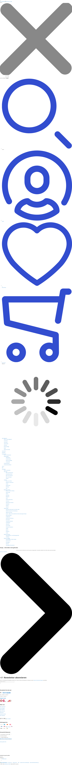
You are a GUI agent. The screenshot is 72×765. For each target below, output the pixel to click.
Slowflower (7, 536)
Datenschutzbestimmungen (38, 680)
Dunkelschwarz (8, 458)
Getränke (5, 445)
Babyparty (7, 496)
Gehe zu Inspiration (7, 470)
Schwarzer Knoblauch (9, 527)
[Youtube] (4, 718)
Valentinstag (8, 492)
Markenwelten (6, 456)
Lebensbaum (8, 457)
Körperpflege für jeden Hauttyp (11, 539)
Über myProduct (2, 706)
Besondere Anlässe (7, 489)
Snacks (7, 532)
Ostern (7, 493)
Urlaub (7, 483)
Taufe (7, 498)
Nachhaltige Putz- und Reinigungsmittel (12, 535)
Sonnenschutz (8, 540)
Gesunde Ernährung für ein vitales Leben (12, 509)
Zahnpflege (8, 542)
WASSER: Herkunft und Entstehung (11, 510)
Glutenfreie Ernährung (9, 518)
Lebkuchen (7, 524)
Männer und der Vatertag (10, 490)
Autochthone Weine (9, 474)
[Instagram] (1, 718)
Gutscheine (6, 440)
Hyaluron (7, 543)
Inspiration (4, 469)
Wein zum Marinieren (9, 472)
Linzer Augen (8, 525)
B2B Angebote (2, 709)
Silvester (7, 505)
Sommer (7, 506)
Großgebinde (8, 516)
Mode (5, 448)
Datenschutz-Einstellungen (24, 762)
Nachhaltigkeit (2, 708)
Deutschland (4, 758)
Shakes (7, 528)
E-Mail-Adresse (2, 681)
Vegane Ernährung (9, 512)
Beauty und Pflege (7, 538)
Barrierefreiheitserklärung (34, 762)
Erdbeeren (7, 531)
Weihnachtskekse (9, 515)
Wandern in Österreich (9, 482)
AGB (18, 762)
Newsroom (2, 712)
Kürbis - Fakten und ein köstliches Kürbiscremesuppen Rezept (16, 513)
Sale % (3, 466)
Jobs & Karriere (2, 711)
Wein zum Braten (9, 477)
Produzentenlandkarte (7, 464)
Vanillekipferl (8, 522)
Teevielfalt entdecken (9, 521)
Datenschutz (15, 762)
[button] (37, 114)
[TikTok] (3, 718)
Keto (6, 488)
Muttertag (7, 495)
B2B (2, 467)
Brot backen (8, 519)
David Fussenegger (9, 460)
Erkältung (7, 486)
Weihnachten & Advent (9, 502)
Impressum (10, 762)
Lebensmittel (6, 443)
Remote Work (8, 485)
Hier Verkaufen (2, 715)
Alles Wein (5, 471)
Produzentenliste (7, 463)
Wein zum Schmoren (9, 475)
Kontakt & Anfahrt (3, 714)
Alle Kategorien (4, 438)
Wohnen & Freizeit (7, 449)
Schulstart (7, 501)
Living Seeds (8, 461)
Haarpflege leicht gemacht (10, 545)
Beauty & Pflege (6, 446)
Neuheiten (3, 452)
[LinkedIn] (8, 718)
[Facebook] (0, 718)
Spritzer (7, 478)
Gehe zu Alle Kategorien (8, 439)
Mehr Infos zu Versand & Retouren (6, 738)
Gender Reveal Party (9, 499)
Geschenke (5, 442)
